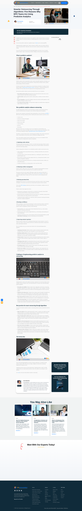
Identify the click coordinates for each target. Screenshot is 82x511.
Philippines (54, 491)
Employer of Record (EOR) (35, 497)
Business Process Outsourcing (36, 489)
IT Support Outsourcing (35, 499)
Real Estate (46, 494)
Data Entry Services (34, 494)
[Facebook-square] (21, 490)
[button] (59, 3)
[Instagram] (17, 490)
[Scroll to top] (80, 505)
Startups (46, 498)
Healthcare (46, 492)
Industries (46, 2)
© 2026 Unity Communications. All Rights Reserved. (22, 508)
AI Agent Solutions (38, 2)
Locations (54, 487)
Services (32, 2)
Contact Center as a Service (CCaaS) (37, 491)
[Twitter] (15, 490)
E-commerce (46, 489)
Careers (62, 492)
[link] (14, 43)
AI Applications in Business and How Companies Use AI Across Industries (40, 421)
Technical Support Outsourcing (36, 502)
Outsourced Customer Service (36, 500)
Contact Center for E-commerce (36, 492)
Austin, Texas (55, 500)
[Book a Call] (2, 300)
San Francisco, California (56, 502)
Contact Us (62, 497)
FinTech (46, 491)
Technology (46, 501)
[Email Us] (2, 302)
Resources (51, 2)
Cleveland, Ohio (55, 497)
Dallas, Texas (54, 494)
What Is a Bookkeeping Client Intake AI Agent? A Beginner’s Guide (58, 421)
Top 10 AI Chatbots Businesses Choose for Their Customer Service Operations (22, 421)
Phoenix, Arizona (55, 489)
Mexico (54, 492)
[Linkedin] (19, 490)
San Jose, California (55, 499)
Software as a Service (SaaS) (48, 496)
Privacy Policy (63, 494)
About (55, 2)
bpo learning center (19, 6)
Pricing (43, 2)
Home (14, 6)
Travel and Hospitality (48, 500)
